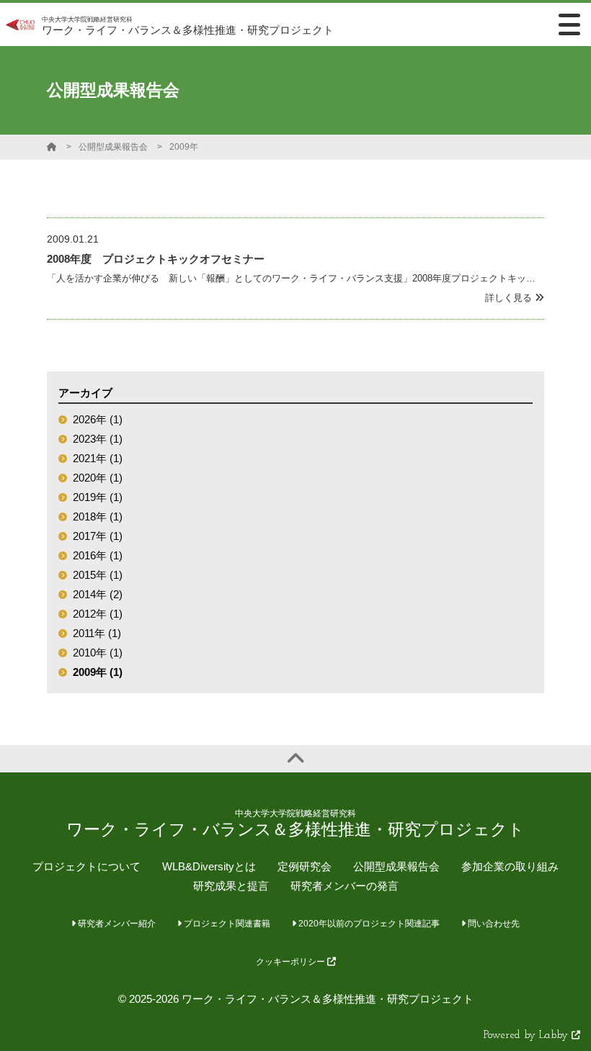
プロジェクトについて (86, 866)
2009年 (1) (98, 672)
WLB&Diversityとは (209, 866)
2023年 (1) (98, 439)
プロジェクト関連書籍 (226, 924)
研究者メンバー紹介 (116, 924)
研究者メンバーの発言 (344, 886)
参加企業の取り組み (510, 866)
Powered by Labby (528, 1035)
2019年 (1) (98, 497)
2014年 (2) (98, 594)
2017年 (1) (98, 536)
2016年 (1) (98, 555)
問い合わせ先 (493, 924)
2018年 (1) (98, 516)
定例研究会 (304, 866)
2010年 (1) (98, 652)
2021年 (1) (98, 458)
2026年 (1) (98, 419)
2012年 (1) (98, 614)
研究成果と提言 (231, 886)
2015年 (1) (98, 575)
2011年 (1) (97, 633)
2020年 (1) (98, 478)
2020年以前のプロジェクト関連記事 (368, 924)
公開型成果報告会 (113, 147)
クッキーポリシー (291, 962)
